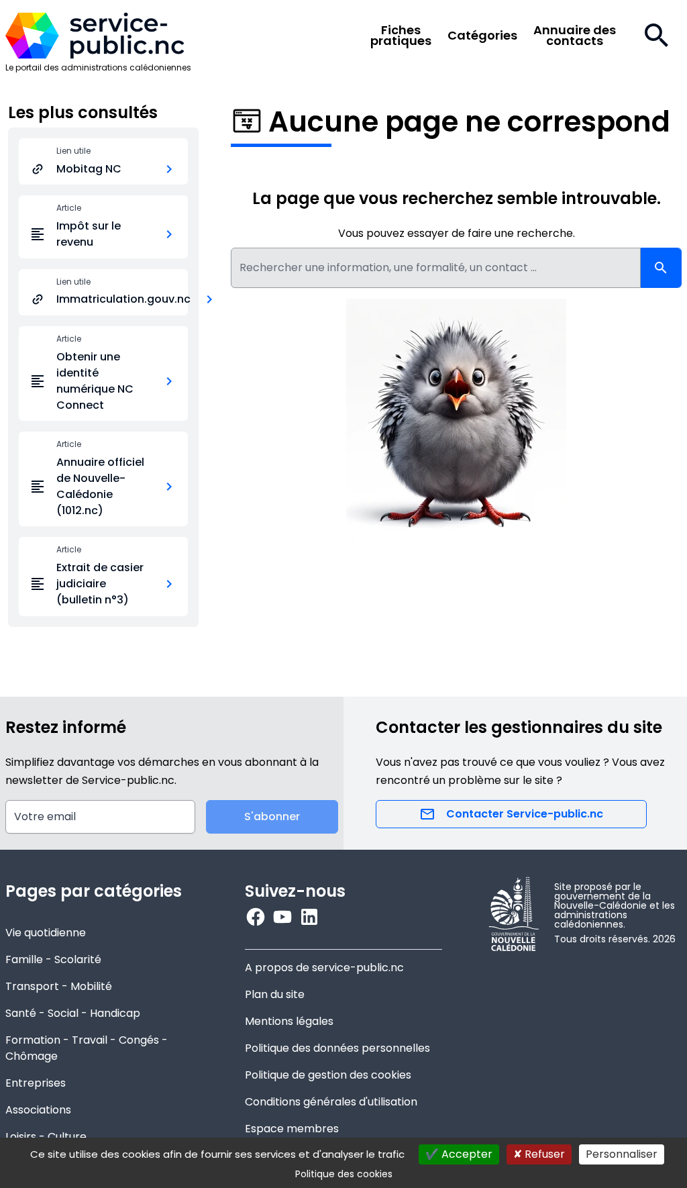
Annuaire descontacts (574, 35)
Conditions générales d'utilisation (331, 1101)
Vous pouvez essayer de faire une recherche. (456, 233)
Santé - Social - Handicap (72, 1013)
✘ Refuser (539, 1154)
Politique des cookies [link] (343, 1174)
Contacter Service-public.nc (524, 814)
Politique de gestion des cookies (328, 1075)
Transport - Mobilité (58, 986)
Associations (38, 1110)
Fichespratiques (400, 35)
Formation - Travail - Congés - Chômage (86, 1048)
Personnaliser (621, 1154)
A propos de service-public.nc (324, 967)
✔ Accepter (458, 1154)
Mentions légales (289, 1021)
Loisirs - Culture (46, 1136)
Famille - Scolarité (53, 959)
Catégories (482, 35)
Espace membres (292, 1128)
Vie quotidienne (45, 932)
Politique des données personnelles (337, 1048)
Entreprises (35, 1083)
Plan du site (275, 994)
